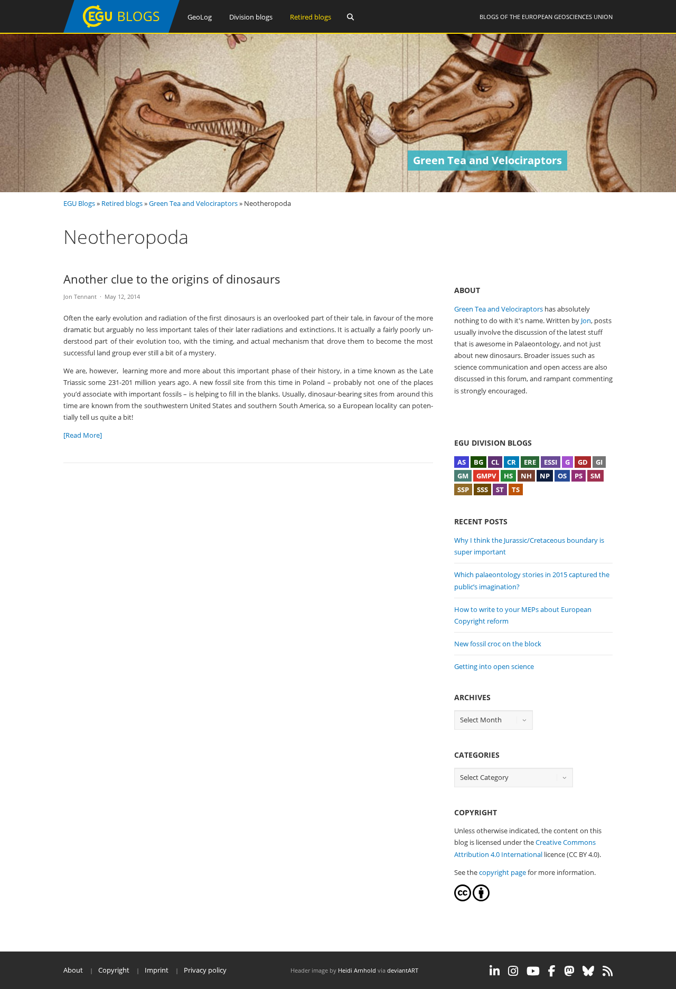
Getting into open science (494, 666)
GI (599, 462)
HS (508, 476)
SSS (482, 489)
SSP (463, 489)
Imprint (156, 970)
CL (495, 462)
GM (462, 476)
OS (562, 476)
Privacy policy (205, 970)
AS (461, 462)
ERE (530, 462)
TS (516, 489)
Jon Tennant (80, 296)
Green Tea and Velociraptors (193, 203)
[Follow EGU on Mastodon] (569, 971)
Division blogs (251, 17)
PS (579, 476)
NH (526, 476)
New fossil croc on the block (497, 643)
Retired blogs (310, 17)
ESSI (550, 462)
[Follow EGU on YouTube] (533, 971)
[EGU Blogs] (121, 30)
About (73, 970)
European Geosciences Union (567, 17)
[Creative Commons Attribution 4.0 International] (462, 898)
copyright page (502, 872)
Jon (586, 320)
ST (500, 489)
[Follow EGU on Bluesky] (588, 971)
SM (595, 476)
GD (583, 462)
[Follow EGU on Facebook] (552, 971)
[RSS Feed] (608, 971)
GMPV (486, 476)
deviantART (402, 970)
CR (511, 462)
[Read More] (82, 435)
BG (478, 462)
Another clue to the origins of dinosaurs (171, 279)
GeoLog (199, 17)
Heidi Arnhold (357, 970)
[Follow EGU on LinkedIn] (495, 971)
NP (545, 476)
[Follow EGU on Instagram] (513, 971)
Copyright (113, 970)
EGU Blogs (79, 203)
